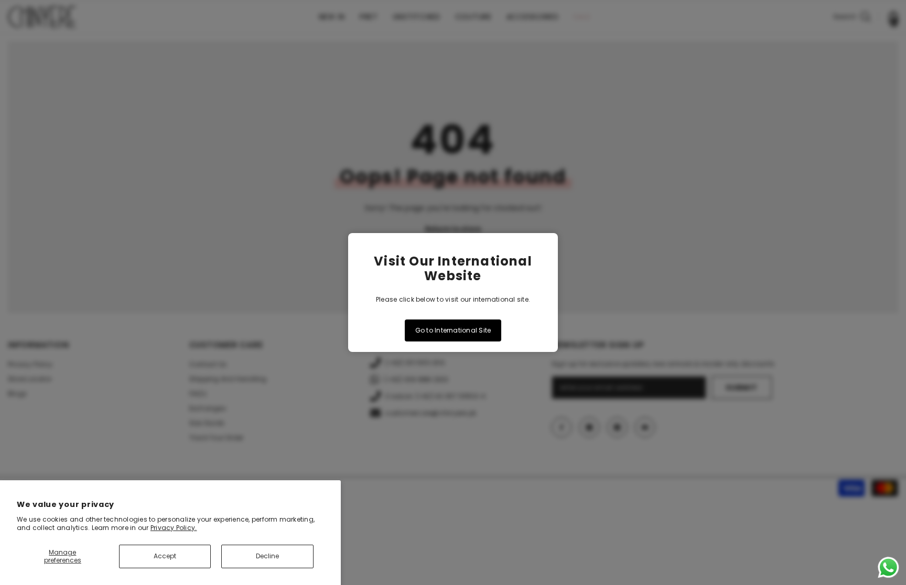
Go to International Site (453, 330)
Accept (165, 555)
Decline (267, 555)
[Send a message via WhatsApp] (888, 567)
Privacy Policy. (173, 527)
